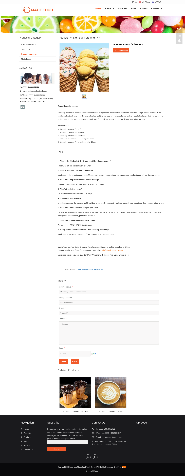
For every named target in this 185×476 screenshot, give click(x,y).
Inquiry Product (66, 287)
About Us (109, 9)
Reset (74, 361)
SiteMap (117, 467)
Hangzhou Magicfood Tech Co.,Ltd (82, 467)
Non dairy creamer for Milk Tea (90, 270)
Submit (63, 361)
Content (63, 318)
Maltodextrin (26, 59)
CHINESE (145, 2)
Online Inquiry (122, 50)
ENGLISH (158, 2)
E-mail (62, 308)
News (133, 9)
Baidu (95, 471)
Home (98, 9)
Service (143, 9)
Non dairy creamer (84, 37)
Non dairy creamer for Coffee (110, 411)
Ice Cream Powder (29, 44)
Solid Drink (25, 49)
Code (62, 348)
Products (122, 9)
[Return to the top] (179, 42)
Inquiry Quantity (65, 297)
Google (89, 471)
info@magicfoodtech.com (36, 91)
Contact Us (156, 9)
